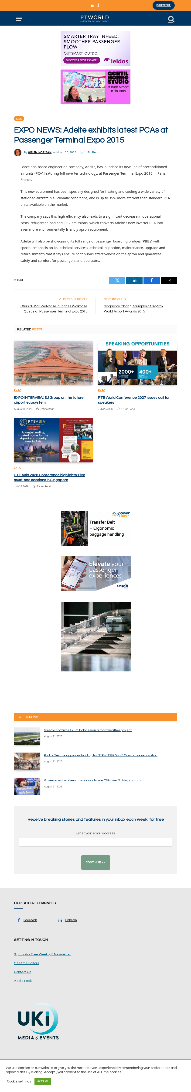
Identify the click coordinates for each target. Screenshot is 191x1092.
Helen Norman (39, 152)
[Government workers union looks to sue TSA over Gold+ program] (27, 786)
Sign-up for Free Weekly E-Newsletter (42, 954)
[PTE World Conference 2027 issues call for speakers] (137, 363)
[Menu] (19, 18)
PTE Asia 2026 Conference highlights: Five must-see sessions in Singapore (49, 477)
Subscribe (164, 5)
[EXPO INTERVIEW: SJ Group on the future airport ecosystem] (53, 363)
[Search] (171, 18)
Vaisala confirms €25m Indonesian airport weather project (88, 730)
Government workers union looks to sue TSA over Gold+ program (92, 780)
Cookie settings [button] (19, 1081)
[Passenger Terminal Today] (95, 18)
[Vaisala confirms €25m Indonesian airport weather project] (27, 736)
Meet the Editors (26, 963)
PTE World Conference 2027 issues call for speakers (134, 400)
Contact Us (22, 972)
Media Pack (23, 980)
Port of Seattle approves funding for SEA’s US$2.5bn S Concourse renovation (100, 755)
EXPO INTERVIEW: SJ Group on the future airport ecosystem (49, 400)
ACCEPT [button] (42, 1081)
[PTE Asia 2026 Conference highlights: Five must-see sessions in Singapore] (53, 440)
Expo (19, 118)
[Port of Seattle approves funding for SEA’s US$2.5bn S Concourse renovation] (27, 761)
